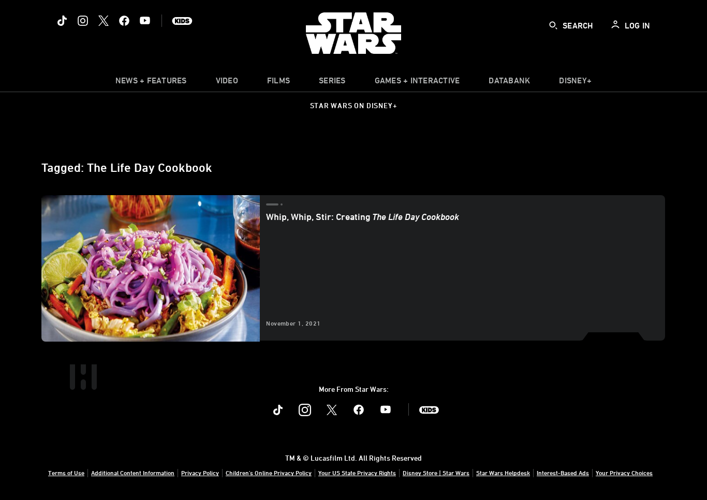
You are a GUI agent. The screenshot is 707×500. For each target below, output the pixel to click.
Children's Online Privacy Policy (269, 472)
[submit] (553, 25)
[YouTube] (145, 21)
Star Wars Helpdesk (503, 472)
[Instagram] (83, 21)
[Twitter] (103, 21)
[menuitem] (227, 82)
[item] (151, 82)
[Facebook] (124, 21)
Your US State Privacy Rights (357, 472)
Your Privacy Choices (624, 472)
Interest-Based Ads (563, 472)
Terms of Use (66, 472)
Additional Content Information (132, 472)
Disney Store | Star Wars (436, 472)
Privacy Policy (200, 472)
